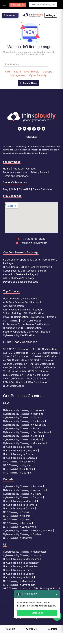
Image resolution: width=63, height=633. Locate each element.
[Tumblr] (43, 129)
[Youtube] (24, 129)
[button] (4, 4)
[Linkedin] (20, 129)
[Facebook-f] (29, 129)
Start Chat (37, 612)
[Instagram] (34, 129)
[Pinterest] (39, 129)
